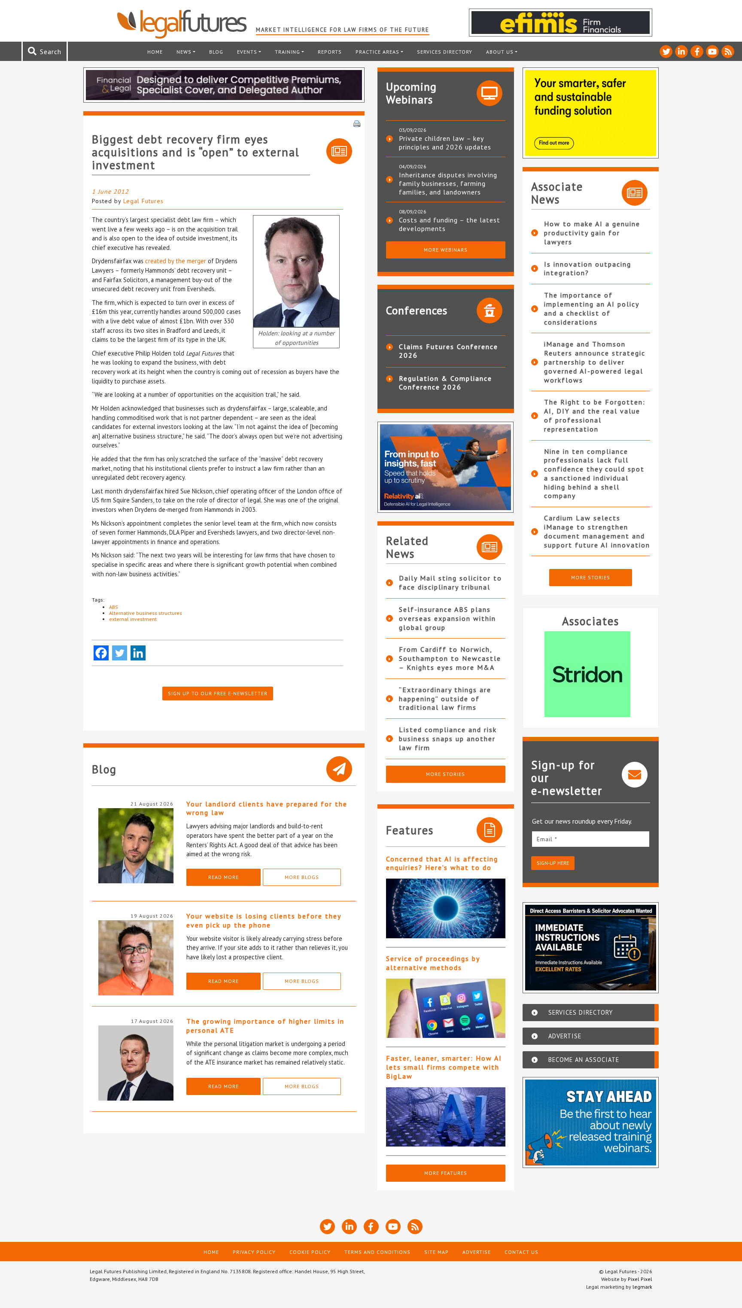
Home (155, 52)
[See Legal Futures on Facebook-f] (696, 51)
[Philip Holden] (296, 270)
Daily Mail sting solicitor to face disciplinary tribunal (450, 582)
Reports (330, 52)
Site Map (436, 1252)
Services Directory (444, 52)
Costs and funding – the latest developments (449, 224)
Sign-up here (553, 863)
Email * (547, 839)
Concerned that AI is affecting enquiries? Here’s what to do (442, 863)
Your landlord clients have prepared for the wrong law (266, 808)
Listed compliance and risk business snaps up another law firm (448, 738)
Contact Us (521, 1252)
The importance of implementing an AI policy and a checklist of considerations (591, 308)
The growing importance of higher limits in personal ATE (265, 1025)
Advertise (476, 1252)
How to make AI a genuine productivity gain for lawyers (592, 232)
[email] (591, 838)
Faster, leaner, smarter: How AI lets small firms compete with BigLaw (444, 1067)
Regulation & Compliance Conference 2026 (445, 382)
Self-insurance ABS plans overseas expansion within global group (447, 618)
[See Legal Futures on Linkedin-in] (681, 51)
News (184, 52)
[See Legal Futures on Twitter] (666, 51)
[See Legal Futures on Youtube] (712, 51)
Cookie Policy (310, 1252)
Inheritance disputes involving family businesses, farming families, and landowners (448, 183)
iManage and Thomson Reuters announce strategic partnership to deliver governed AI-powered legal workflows (594, 362)
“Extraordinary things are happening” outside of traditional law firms (445, 698)
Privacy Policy (254, 1252)
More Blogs (302, 877)
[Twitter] (119, 653)
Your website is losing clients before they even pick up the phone (263, 920)
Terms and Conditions (377, 1252)
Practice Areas (377, 52)
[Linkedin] (138, 653)
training (287, 52)
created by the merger (175, 261)
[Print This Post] (356, 123)
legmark (642, 1287)
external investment (133, 619)
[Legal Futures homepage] (186, 24)
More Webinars (446, 249)
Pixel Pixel (640, 1279)
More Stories (445, 774)
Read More (223, 877)
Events (247, 52)
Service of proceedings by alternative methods (433, 963)
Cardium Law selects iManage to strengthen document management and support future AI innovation (597, 531)
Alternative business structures (145, 613)
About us (500, 52)
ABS (113, 607)
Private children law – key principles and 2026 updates (445, 142)
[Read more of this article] (445, 908)
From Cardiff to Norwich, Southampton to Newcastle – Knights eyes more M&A (450, 658)
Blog (216, 52)
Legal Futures (143, 201)
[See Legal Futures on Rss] (727, 51)
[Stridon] (591, 674)
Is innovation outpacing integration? (587, 268)
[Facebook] (101, 653)
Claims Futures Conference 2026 (448, 350)
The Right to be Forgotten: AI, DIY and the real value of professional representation (594, 415)
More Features (445, 1173)
